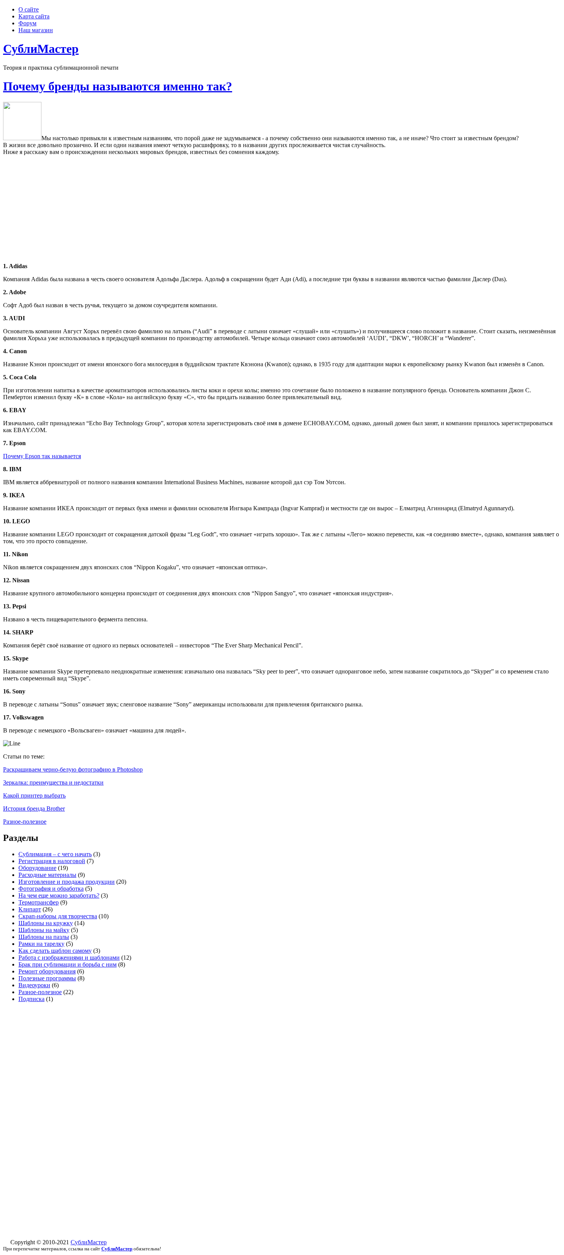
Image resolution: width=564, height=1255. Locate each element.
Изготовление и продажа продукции (66, 881)
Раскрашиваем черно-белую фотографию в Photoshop (73, 769)
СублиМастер (89, 1242)
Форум (27, 23)
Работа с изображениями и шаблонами (69, 957)
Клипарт (29, 909)
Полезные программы (47, 978)
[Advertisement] (282, 209)
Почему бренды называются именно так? (117, 86)
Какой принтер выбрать (34, 795)
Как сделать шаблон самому (55, 950)
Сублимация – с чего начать (55, 854)
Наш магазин (35, 30)
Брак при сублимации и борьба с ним (67, 964)
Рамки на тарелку (41, 943)
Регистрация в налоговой (51, 861)
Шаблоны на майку (43, 930)
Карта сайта (33, 16)
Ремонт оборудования (47, 971)
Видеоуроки (34, 985)
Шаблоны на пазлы (43, 937)
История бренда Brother (34, 808)
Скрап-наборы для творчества (57, 916)
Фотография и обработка (51, 888)
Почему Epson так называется (42, 456)
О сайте (28, 9)
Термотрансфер (38, 902)
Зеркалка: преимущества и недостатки (53, 782)
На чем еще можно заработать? (58, 895)
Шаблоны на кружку (45, 923)
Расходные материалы (47, 875)
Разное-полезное (24, 821)
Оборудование (37, 868)
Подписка (31, 999)
